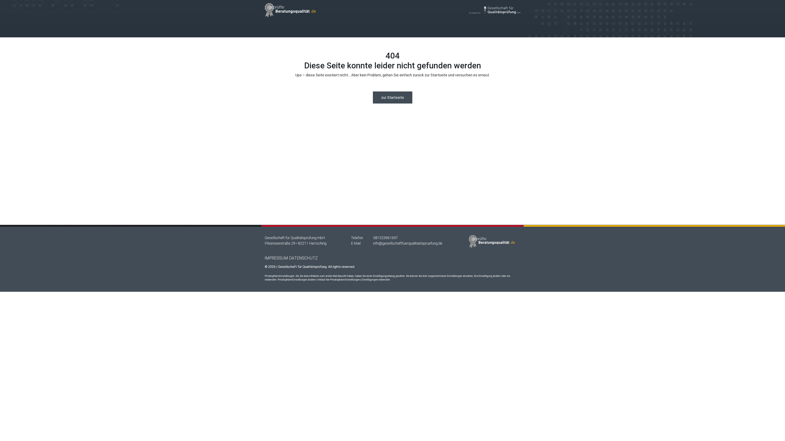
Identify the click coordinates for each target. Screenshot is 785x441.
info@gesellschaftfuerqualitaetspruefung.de (407, 243)
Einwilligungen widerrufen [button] (376, 279)
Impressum (276, 258)
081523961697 (385, 238)
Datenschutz (303, 258)
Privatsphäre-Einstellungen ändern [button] (297, 279)
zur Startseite (392, 97)
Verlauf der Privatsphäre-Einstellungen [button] (338, 279)
